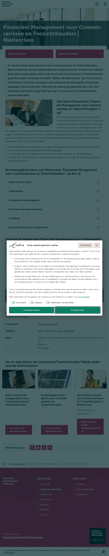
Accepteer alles (77, 310)
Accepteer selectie (32, 310)
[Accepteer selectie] (97, 245)
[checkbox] (17, 302)
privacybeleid (84, 297)
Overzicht (87, 245)
